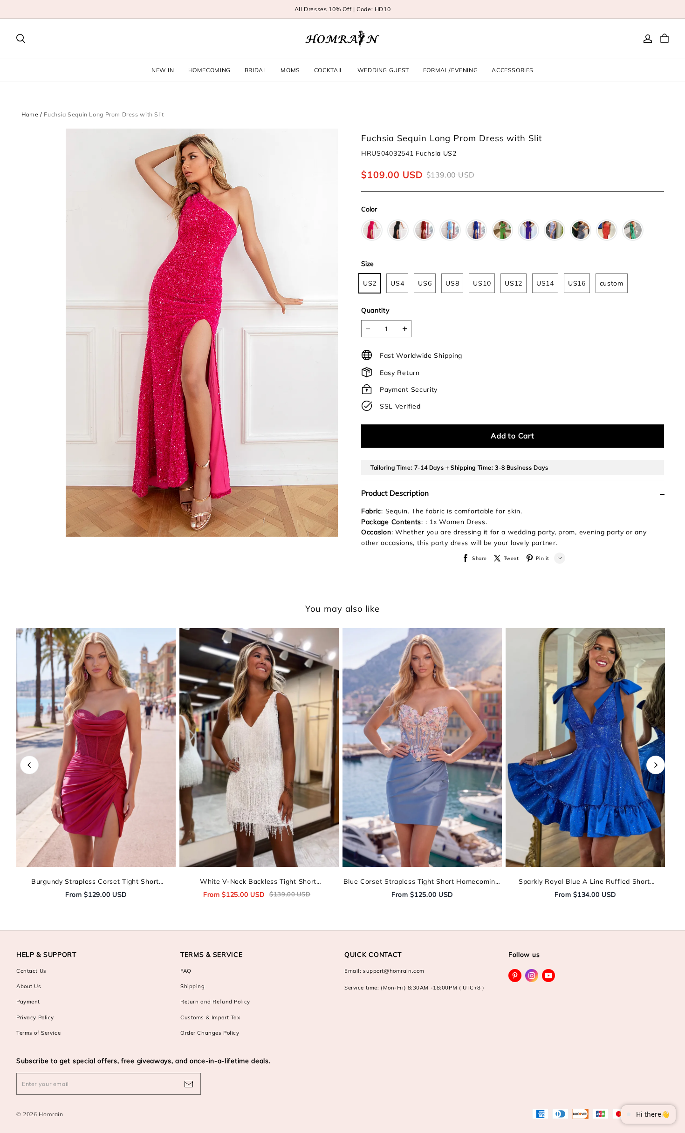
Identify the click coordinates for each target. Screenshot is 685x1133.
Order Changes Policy (209, 1033)
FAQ (186, 971)
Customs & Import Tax (210, 1017)
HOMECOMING (209, 70)
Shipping (192, 986)
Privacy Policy (35, 1017)
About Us (28, 986)
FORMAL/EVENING (450, 70)
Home (29, 114)
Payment (28, 1001)
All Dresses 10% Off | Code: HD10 (343, 9)
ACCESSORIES (513, 70)
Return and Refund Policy (215, 1001)
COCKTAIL (328, 70)
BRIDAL (256, 70)
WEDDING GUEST (383, 70)
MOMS (290, 70)
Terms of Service (38, 1033)
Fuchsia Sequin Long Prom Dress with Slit (104, 114)
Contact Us (31, 971)
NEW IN (162, 70)
